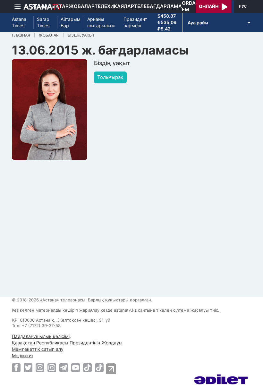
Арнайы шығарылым (101, 22)
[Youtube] (75, 367)
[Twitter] (28, 367)
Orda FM (189, 6)
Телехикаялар (114, 6)
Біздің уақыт (81, 35)
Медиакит (22, 355)
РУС (243, 6)
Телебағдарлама (158, 6)
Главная (21, 35)
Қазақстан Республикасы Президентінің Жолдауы (67, 342)
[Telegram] (63, 367)
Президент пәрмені (135, 22)
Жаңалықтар (50, 6)
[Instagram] (40, 367)
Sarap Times (43, 22)
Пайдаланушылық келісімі (41, 336)
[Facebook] (16, 367)
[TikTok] (87, 367)
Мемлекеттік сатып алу (38, 349)
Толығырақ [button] (110, 77)
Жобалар (82, 6)
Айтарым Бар (71, 22)
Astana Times (19, 22)
